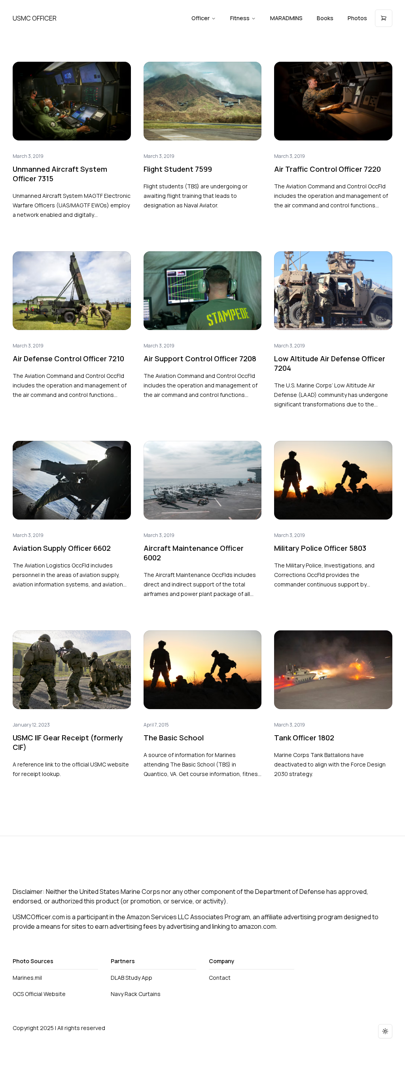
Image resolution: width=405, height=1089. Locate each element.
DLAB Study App (131, 977)
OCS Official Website (39, 994)
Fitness (240, 18)
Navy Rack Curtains (136, 994)
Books (325, 18)
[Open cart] (383, 18)
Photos (357, 18)
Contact (220, 977)
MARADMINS (286, 18)
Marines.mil (27, 977)
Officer (200, 18)
